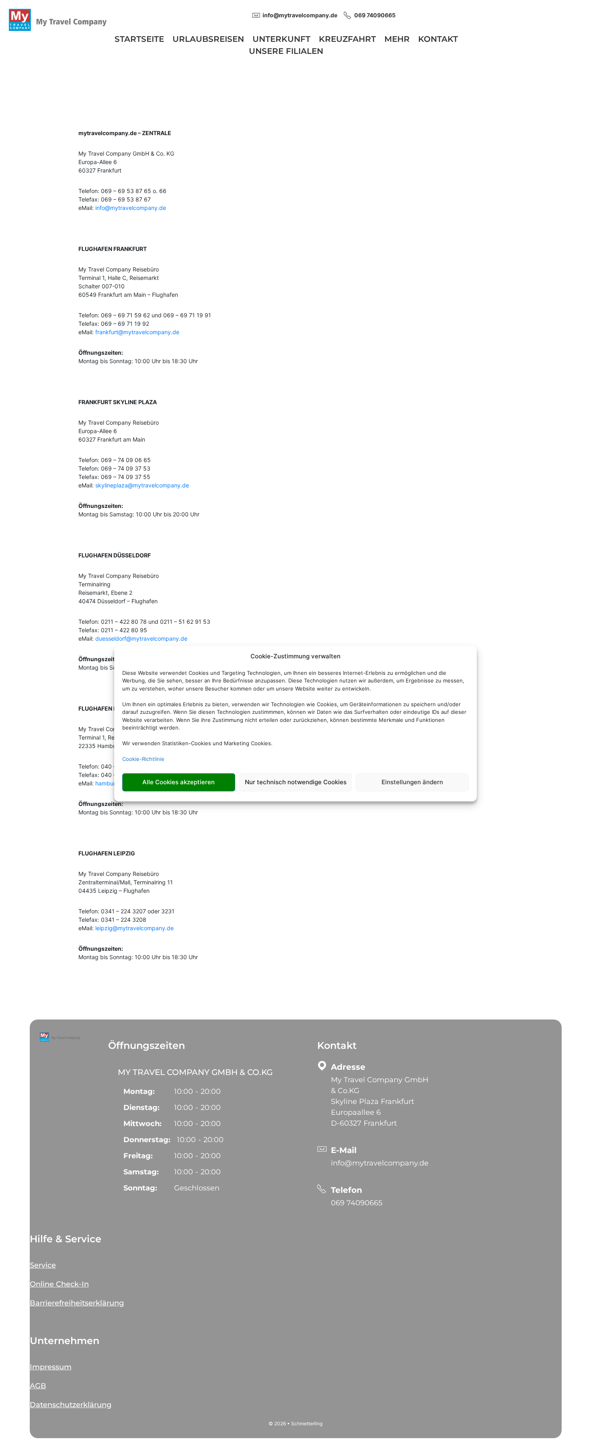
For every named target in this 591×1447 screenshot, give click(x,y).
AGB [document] (38, 1385)
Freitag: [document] (138, 1155)
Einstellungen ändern (412, 782)
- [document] (197, 1091)
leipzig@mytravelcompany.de (134, 928)
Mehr (397, 40)
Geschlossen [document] (197, 1188)
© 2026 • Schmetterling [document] (295, 1423)
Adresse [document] (348, 1067)
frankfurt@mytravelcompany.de (137, 332)
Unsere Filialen (286, 52)
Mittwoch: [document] (142, 1123)
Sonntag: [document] (140, 1188)
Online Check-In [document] (59, 1284)
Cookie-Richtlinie (143, 759)
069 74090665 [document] (375, 15)
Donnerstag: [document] (146, 1139)
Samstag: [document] (141, 1171)
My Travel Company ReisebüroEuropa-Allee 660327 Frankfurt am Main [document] (118, 431)
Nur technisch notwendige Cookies (296, 782)
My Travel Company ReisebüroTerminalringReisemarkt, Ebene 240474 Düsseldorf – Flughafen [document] (118, 588)
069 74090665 (356, 1202)
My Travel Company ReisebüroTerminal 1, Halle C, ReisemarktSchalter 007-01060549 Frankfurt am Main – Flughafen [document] (128, 282)
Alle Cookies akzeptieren (178, 782)
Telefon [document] (346, 1190)
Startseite (139, 40)
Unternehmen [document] (64, 1340)
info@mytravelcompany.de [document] (300, 15)
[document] (295, 136)
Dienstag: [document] (141, 1107)
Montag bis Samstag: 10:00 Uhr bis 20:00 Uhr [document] (138, 510)
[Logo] (58, 19)
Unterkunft (281, 40)
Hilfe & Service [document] (65, 1239)
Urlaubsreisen (208, 40)
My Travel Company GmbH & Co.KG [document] (195, 1072)
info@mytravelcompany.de (130, 207)
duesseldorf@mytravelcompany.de (141, 638)
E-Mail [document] (344, 1150)
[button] (60, 1037)
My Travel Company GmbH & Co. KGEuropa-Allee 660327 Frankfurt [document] (126, 162)
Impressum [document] (51, 1367)
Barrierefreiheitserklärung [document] (77, 1303)
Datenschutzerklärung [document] (70, 1404)
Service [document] (43, 1265)
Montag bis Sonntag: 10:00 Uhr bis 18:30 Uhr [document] (138, 356)
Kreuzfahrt (347, 40)
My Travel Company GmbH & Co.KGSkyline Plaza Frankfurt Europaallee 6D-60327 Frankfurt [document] (380, 1101)
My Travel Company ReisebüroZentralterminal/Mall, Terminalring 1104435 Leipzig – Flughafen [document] (125, 882)
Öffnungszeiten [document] (146, 1045)
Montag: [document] (139, 1091)
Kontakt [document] (337, 1045)
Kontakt (438, 40)
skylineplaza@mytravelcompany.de (142, 485)
